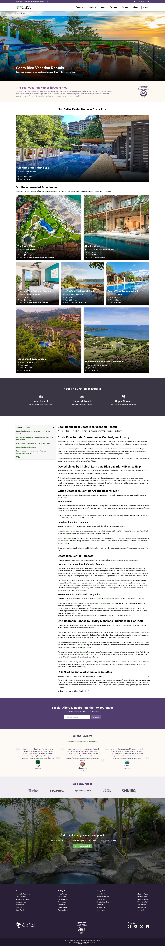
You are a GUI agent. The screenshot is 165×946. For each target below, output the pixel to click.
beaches (69, 459)
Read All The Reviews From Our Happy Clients (82, 741)
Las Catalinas (64, 541)
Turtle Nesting (101, 910)
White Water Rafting (103, 896)
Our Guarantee (142, 904)
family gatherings (115, 483)
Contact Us (141, 910)
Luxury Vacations (21, 902)
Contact (145, 7)
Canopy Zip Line (101, 894)
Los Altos (75, 603)
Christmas (19, 907)
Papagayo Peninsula (121, 625)
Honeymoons (20, 904)
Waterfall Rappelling (103, 902)
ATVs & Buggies (101, 899)
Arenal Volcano (62, 894)
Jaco (103, 568)
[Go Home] (23, 7)
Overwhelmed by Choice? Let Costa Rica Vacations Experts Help (34, 438)
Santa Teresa (94, 541)
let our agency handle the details (126, 662)
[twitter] (135, 926)
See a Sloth (100, 904)
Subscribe (96, 717)
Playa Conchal (71, 632)
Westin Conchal (80, 652)
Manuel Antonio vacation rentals (100, 603)
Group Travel (20, 910)
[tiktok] (147, 926)
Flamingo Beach (63, 910)
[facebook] (129, 926)
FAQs (18, 457)
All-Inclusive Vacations (23, 894)
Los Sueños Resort (125, 580)
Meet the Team (142, 896)
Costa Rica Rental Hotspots (26, 447)
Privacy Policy (142, 907)
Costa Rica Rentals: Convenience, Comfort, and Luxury (33, 432)
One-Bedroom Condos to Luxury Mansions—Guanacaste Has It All (32, 452)
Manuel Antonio (109, 598)
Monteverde (70, 531)
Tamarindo (61, 904)
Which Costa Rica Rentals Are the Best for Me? (33, 443)
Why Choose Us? (143, 902)
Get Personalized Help (83, 846)
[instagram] (141, 926)
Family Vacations (21, 896)
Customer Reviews (143, 899)
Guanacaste (62, 538)
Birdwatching (101, 907)
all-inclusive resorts (84, 642)
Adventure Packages (22, 899)
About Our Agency (143, 894)
